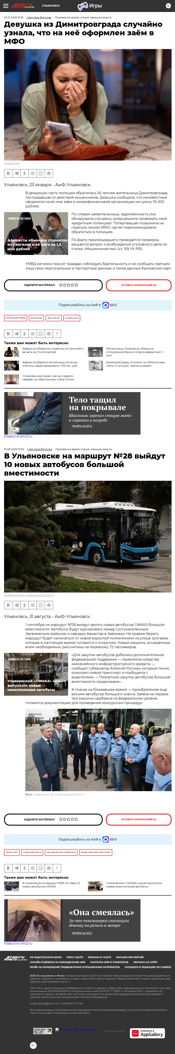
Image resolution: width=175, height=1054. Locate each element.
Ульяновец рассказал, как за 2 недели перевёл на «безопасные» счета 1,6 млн (48, 377)
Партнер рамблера (115, 1031)
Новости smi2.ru (18, 436)
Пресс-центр (75, 957)
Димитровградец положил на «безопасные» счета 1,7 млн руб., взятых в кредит (135, 364)
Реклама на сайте (145, 962)
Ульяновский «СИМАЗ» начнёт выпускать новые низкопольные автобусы (134, 884)
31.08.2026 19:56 (14, 449)
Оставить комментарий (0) (138, 285)
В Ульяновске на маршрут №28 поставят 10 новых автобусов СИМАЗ (51, 884)
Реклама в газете (99, 957)
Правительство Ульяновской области (29, 595)
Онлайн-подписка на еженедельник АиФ (57, 962)
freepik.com (12, 163)
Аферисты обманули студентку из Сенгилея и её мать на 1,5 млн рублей (52, 350)
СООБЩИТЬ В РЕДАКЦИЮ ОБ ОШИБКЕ (148, 967)
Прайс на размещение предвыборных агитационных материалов (75, 967)
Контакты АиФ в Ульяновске (109, 962)
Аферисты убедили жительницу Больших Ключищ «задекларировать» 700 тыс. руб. (50, 364)
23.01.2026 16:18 (13, 17)
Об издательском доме (46, 957)
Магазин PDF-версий (129, 957)
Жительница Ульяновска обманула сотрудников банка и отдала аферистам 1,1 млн (134, 352)
